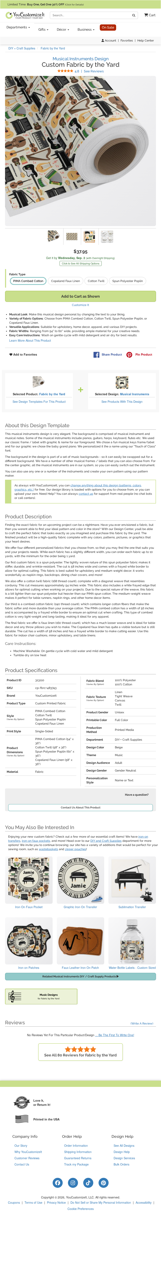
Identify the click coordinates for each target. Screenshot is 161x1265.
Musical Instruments (134, 394)
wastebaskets (48, 849)
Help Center (145, 40)
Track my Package (76, 1164)
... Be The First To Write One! (114, 1035)
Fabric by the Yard (52, 394)
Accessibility (144, 1202)
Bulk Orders (121, 1164)
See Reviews (89, 71)
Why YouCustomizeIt (28, 1152)
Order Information (76, 1145)
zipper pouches (75, 849)
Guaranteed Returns (77, 1158)
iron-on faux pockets (36, 840)
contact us (86, 493)
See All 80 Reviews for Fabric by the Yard (80, 1055)
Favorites (127, 40)
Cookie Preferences (81, 1209)
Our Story (20, 1145)
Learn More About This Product (30, 340)
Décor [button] (62, 29)
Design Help (122, 1152)
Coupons (14, 1202)
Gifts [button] (42, 29)
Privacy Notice (56, 1202)
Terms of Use (33, 1202)
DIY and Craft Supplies (106, 840)
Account (110, 40)
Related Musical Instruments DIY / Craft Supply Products (79, 976)
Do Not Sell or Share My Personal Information (100, 1202)
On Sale (108, 27)
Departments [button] (17, 27)
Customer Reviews (26, 1158)
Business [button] (85, 29)
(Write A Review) (142, 1023)
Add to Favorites (24, 354)
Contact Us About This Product (80, 807)
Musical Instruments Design (81, 58)
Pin (143, 354)
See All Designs (124, 1145)
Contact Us (21, 1164)
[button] (148, 15)
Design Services (124, 1158)
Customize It (80, 305)
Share (112, 354)
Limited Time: (46, 4)
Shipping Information (78, 1152)
